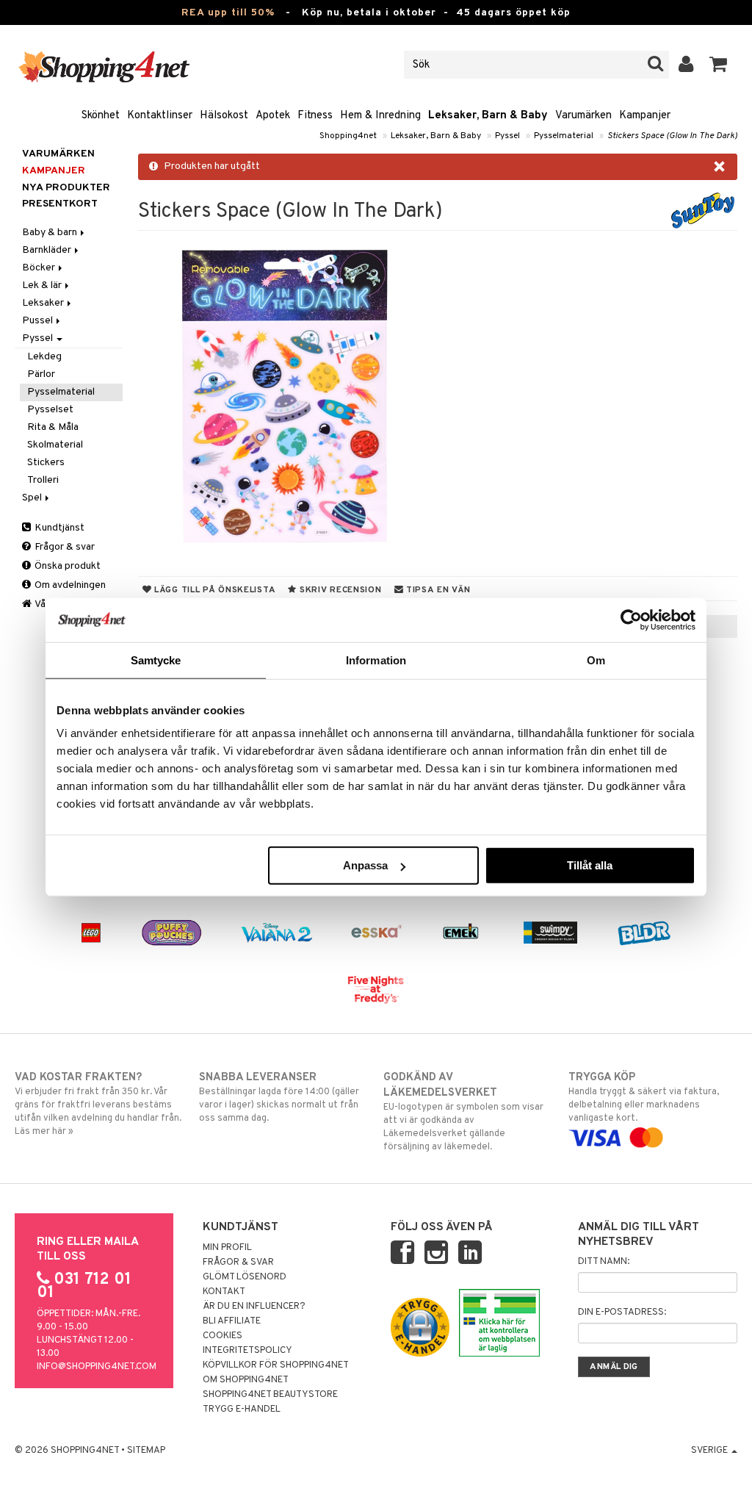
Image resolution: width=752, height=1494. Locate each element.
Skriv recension (339, 590)
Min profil (227, 1248)
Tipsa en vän (436, 590)
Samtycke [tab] (156, 659)
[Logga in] (686, 65)
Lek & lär (43, 285)
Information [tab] (376, 659)
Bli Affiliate (232, 1321)
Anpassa (365, 865)
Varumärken (583, 116)
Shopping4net (348, 136)
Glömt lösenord (244, 1277)
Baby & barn (50, 232)
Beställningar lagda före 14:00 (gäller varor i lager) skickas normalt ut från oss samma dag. (279, 1097)
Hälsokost (224, 116)
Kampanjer (644, 116)
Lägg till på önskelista (213, 590)
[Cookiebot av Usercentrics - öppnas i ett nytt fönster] (631, 619)
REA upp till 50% (228, 13)
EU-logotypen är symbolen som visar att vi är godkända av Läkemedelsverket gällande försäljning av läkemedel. (463, 1112)
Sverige (710, 1451)
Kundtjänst (58, 528)
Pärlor (41, 374)
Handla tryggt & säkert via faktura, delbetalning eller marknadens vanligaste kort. (643, 1097)
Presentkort (60, 204)
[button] (719, 65)
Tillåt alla (589, 865)
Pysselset (50, 409)
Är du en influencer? (254, 1306)
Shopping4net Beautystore (270, 1395)
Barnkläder (47, 250)
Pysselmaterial (563, 136)
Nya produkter (66, 188)
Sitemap (146, 1451)
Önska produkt (66, 566)
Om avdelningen (69, 585)
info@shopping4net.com (96, 1367)
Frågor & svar (63, 547)
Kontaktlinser (159, 116)
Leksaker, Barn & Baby (488, 116)
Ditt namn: (603, 1262)
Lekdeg (44, 357)
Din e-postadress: (622, 1312)
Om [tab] (596, 659)
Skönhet (101, 116)
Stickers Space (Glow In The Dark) (672, 136)
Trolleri (43, 480)
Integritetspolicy (247, 1351)
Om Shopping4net (246, 1380)
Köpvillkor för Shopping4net (276, 1365)
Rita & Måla (53, 427)
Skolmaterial (55, 445)
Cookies (222, 1336)
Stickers (46, 462)
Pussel (38, 321)
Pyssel (507, 136)
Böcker (39, 268)
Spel (33, 498)
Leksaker (44, 303)
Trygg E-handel (242, 1409)
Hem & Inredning (380, 116)
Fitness (315, 116)
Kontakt (224, 1292)
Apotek (273, 116)
